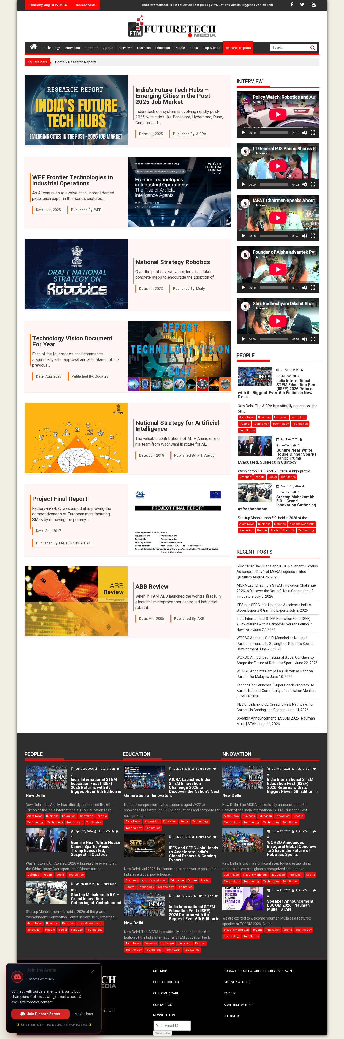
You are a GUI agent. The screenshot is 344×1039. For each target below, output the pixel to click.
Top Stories (211, 48)
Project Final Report (59, 498)
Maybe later (84, 1014)
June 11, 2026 (281, 890)
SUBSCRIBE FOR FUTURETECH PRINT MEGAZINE (259, 971)
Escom (192, 880)
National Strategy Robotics (172, 262)
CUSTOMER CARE (166, 993)
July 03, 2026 (182, 768)
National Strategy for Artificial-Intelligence (178, 425)
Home (60, 62)
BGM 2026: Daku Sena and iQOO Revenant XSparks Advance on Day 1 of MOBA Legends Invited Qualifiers (277, 571)
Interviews (125, 48)
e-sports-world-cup (302, 524)
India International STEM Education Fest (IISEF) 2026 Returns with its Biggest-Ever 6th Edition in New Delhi (198, 5)
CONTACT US (162, 1005)
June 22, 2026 (281, 831)
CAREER (229, 993)
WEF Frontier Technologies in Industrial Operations (72, 180)
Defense (245, 477)
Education (162, 48)
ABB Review (151, 586)
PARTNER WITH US (237, 982)
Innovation (72, 48)
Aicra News (246, 417)
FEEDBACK (231, 1016)
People (180, 48)
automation (151, 821)
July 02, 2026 (182, 837)
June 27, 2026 (290, 370)
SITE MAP (160, 971)
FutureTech (107, 768)
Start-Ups (91, 48)
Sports (108, 48)
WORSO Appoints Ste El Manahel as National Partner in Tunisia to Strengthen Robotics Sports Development (275, 643)
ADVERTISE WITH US (239, 1005)
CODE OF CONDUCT (167, 982)
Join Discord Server (43, 1014)
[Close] (92, 971)
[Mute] (304, 132)
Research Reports (238, 48)
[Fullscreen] (312, 132)
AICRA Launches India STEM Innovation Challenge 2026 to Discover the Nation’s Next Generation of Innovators (276, 590)
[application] (278, 114)
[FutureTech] (34, 45)
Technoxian (300, 423)
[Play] (243, 132)
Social (194, 48)
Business (144, 48)
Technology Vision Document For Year (72, 341)
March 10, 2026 (290, 486)
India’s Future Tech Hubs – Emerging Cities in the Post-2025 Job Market (173, 95)
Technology (51, 48)
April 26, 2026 (289, 439)
